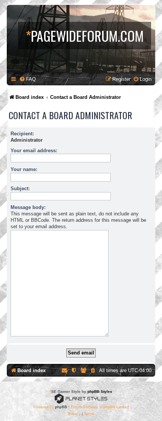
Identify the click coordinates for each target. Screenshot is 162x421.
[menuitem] (27, 79)
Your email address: (34, 150)
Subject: (20, 188)
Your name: (24, 169)
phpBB (61, 407)
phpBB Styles (99, 391)
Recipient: (22, 133)
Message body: (28, 207)
